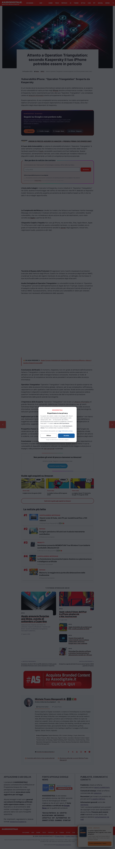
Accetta (66, 435)
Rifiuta (49, 435)
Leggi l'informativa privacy (65, 431)
